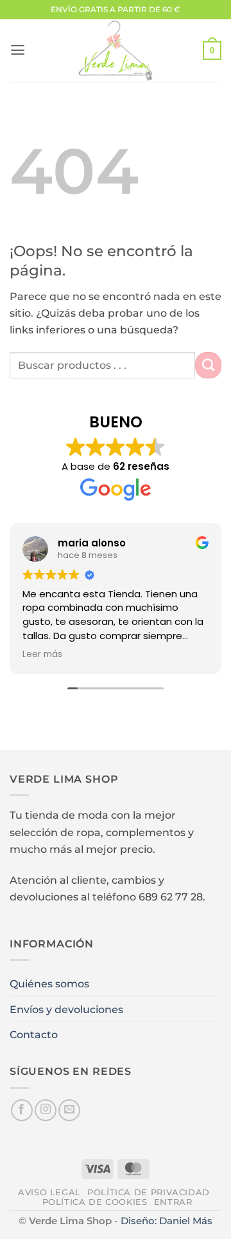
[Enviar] (208, 365)
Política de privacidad (148, 1192)
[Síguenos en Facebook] (22, 1110)
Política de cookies (95, 1202)
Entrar (173, 1202)
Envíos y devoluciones (66, 1009)
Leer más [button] (42, 654)
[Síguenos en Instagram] (45, 1110)
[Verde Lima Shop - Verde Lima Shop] (115, 50)
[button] (18, 50)
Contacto (34, 1034)
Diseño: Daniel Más (166, 1221)
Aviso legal (49, 1192)
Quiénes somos (49, 983)
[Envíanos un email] (69, 1110)
